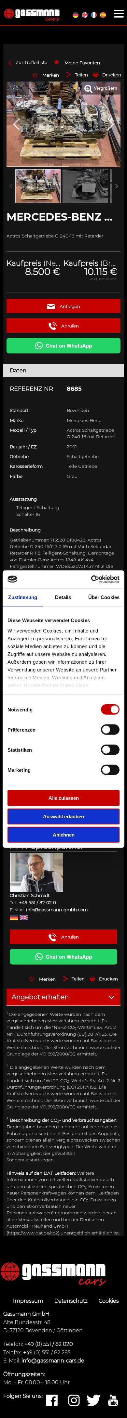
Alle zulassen (64, 798)
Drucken (111, 74)
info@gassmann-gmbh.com (57, 909)
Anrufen (69, 325)
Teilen (81, 74)
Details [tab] (63, 597)
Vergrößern (104, 88)
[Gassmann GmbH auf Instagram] (74, 1401)
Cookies (109, 1301)
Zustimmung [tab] (22, 597)
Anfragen (69, 306)
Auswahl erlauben (63, 816)
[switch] (110, 729)
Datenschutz (71, 1301)
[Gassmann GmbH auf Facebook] (52, 1401)
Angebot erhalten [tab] (40, 997)
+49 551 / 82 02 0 (37, 902)
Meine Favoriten (82, 62)
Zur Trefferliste (31, 62)
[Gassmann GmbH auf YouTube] (113, 1401)
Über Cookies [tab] (104, 597)
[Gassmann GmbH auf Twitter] (93, 1401)
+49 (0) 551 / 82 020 (48, 1344)
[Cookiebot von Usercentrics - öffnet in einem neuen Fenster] (91, 579)
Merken (50, 75)
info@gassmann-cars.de (52, 1361)
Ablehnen (64, 834)
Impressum (29, 1301)
